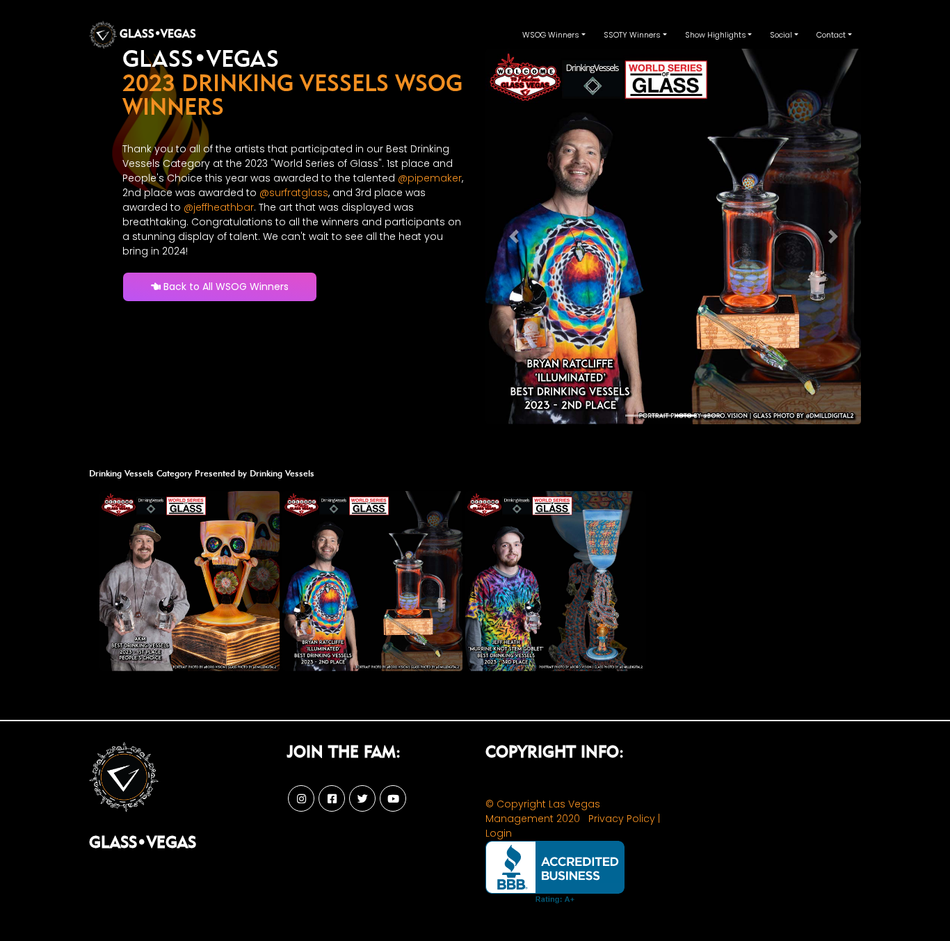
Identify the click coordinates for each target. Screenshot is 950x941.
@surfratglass (293, 193)
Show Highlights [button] (715, 34)
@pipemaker (430, 178)
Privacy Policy (621, 819)
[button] (513, 236)
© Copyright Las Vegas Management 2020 (542, 811)
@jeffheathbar (219, 207)
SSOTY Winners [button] (632, 34)
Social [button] (781, 34)
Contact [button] (831, 34)
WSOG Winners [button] (550, 34)
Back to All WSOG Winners (225, 286)
